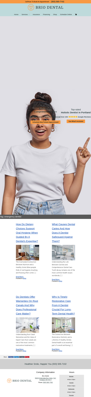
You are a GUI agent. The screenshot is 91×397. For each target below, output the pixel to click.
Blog (24, 278)
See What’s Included (76, 121)
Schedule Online (66, 14)
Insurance (36, 14)
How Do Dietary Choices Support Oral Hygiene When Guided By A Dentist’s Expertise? (27, 233)
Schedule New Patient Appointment (45, 122)
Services (25, 14)
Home (16, 14)
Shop (55, 14)
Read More (19, 277)
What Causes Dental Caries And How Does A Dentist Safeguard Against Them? (63, 233)
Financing (46, 14)
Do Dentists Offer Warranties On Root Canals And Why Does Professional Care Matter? (27, 305)
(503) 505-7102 (57, 2)
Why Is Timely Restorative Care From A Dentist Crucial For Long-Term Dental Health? (63, 305)
